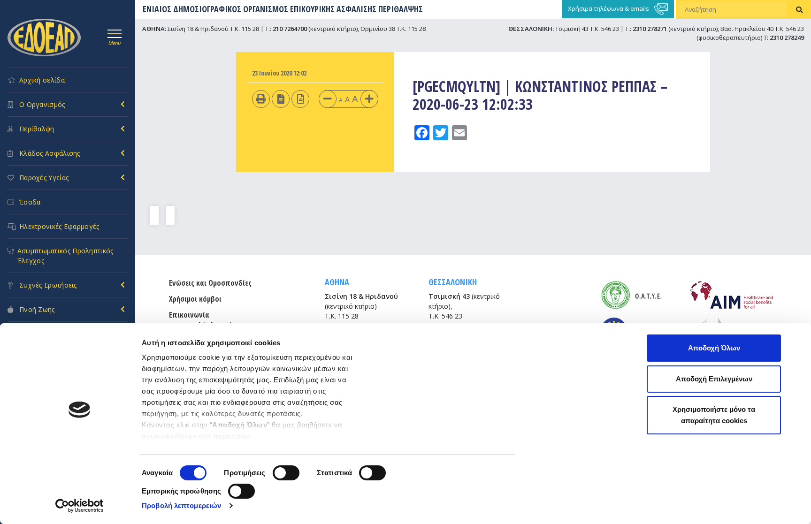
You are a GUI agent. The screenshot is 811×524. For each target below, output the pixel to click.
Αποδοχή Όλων (714, 348)
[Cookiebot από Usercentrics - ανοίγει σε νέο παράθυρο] (79, 506)
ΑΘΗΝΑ (337, 282)
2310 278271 (650, 28)
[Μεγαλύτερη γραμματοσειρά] (369, 98)
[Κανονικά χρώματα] (300, 98)
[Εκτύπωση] (261, 98)
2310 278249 (787, 37)
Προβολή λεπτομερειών (181, 505)
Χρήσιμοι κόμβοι (195, 299)
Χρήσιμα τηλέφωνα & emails (609, 8)
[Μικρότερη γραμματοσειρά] (327, 98)
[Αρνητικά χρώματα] (280, 98)
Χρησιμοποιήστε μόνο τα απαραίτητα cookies (714, 415)
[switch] (286, 472)
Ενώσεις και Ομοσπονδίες (210, 283)
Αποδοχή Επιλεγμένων (714, 379)
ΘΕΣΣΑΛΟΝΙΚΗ (452, 282)
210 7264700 (290, 28)
